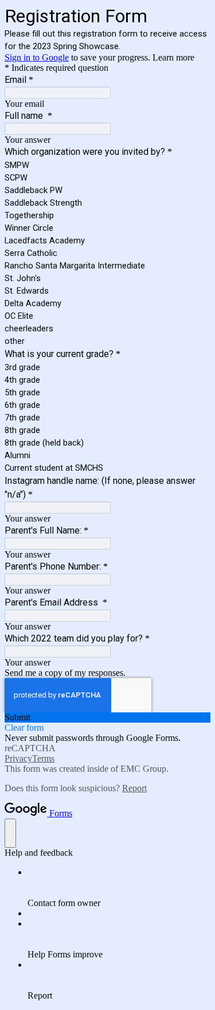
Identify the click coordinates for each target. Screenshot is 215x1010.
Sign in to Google (37, 57)
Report (134, 788)
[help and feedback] (10, 833)
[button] (107, 717)
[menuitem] (119, 887)
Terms (43, 758)
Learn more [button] (173, 57)
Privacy (18, 758)
